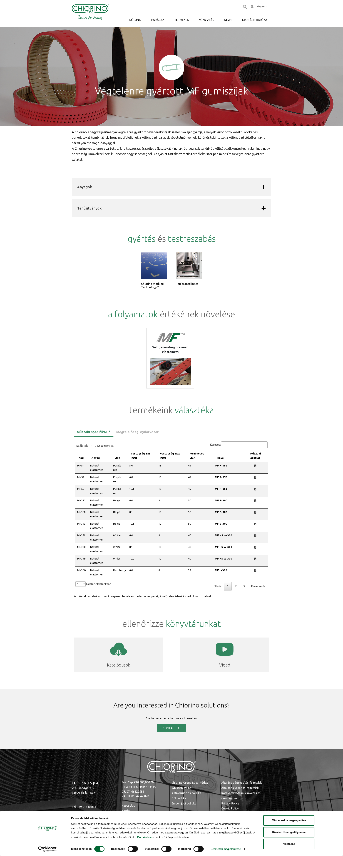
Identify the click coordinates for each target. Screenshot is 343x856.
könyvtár (206, 19)
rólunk (135, 19)
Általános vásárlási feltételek (240, 787)
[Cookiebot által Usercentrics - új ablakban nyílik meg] (47, 849)
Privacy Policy (230, 803)
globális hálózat (255, 19)
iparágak (157, 19)
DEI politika (179, 798)
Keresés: (215, 444)
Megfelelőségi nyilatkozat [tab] (137, 432)
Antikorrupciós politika (186, 793)
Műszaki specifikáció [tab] (94, 432)
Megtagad (289, 843)
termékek (181, 19)
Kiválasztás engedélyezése (289, 832)
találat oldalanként (98, 584)
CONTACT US (171, 728)
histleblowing (182, 787)
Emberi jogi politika (184, 803)
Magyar (261, 6)
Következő (258, 586)
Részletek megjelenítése (225, 849)
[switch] (133, 849)
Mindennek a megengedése (289, 820)
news (228, 19)
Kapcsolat (128, 805)
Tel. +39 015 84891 (84, 806)
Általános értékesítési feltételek (241, 782)
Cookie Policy (230, 808)
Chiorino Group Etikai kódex (190, 782)
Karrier (126, 810)
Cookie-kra (144, 837)
